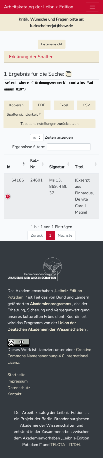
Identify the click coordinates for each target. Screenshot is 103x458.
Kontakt (15, 394)
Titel (79, 167)
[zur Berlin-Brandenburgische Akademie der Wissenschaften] (35, 269)
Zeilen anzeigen (58, 137)
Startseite (17, 375)
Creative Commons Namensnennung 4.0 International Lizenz (49, 356)
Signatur (56, 167)
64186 (18, 180)
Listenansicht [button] (51, 44)
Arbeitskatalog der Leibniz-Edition (38, 7)
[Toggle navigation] (92, 7)
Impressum (18, 381)
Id (8, 167)
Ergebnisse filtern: (28, 146)
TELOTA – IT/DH (65, 444)
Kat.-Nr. (34, 164)
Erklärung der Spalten (31, 57)
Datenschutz (19, 388)
